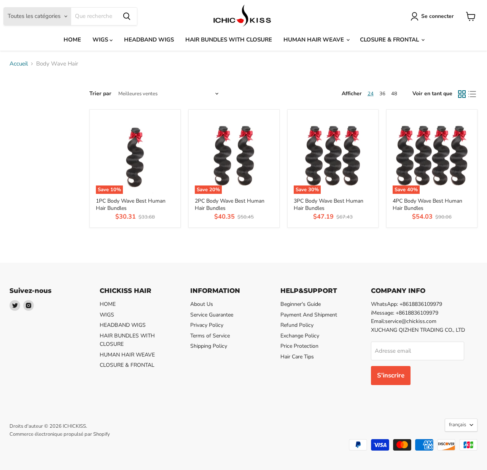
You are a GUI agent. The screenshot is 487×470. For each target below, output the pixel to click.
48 (394, 93)
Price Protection (299, 346)
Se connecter (437, 16)
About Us (201, 304)
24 (371, 93)
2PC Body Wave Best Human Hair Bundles (229, 204)
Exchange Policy (299, 335)
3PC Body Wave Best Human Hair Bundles (328, 204)
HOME (72, 39)
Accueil (19, 64)
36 (382, 93)
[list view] (472, 94)
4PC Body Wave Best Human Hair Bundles (427, 204)
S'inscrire (390, 375)
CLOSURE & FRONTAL (390, 39)
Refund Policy (297, 325)
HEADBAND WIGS (149, 39)
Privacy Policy (206, 325)
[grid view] (462, 94)
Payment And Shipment (308, 314)
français (457, 424)
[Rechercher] (126, 16)
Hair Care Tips (297, 356)
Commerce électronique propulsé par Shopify (60, 434)
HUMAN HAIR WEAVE (314, 39)
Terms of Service (210, 335)
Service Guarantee (211, 314)
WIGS (101, 39)
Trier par (100, 94)
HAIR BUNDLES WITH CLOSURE (228, 39)
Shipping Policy (208, 346)
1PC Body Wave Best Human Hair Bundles (131, 204)
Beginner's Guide (300, 304)
